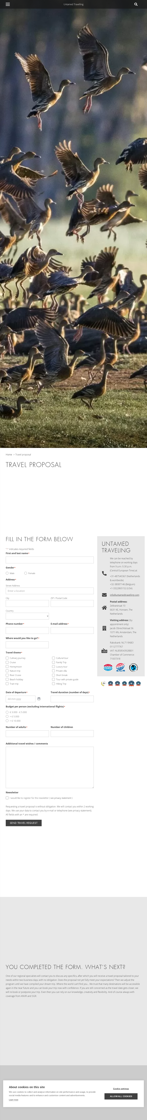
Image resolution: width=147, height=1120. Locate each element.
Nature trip (15, 670)
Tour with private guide (67, 679)
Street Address (13, 585)
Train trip (14, 683)
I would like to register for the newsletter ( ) (41, 797)
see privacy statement (60, 797)
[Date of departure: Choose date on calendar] (39, 699)
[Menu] (8, 4)
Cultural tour (62, 658)
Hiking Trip (61, 683)
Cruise (13, 662)
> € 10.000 (15, 720)
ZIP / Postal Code (59, 598)
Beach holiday (16, 679)
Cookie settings (121, 1089)
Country (9, 610)
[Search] (136, 4)
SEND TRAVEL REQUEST (23, 822)
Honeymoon (16, 666)
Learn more (13, 1100)
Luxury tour (61, 666)
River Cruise (15, 675)
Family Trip (61, 662)
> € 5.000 (14, 716)
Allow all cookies (121, 1096)
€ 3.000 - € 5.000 (18, 712)
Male (12, 573)
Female (31, 573)
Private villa (61, 670)
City (7, 598)
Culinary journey (17, 658)
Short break (61, 675)
